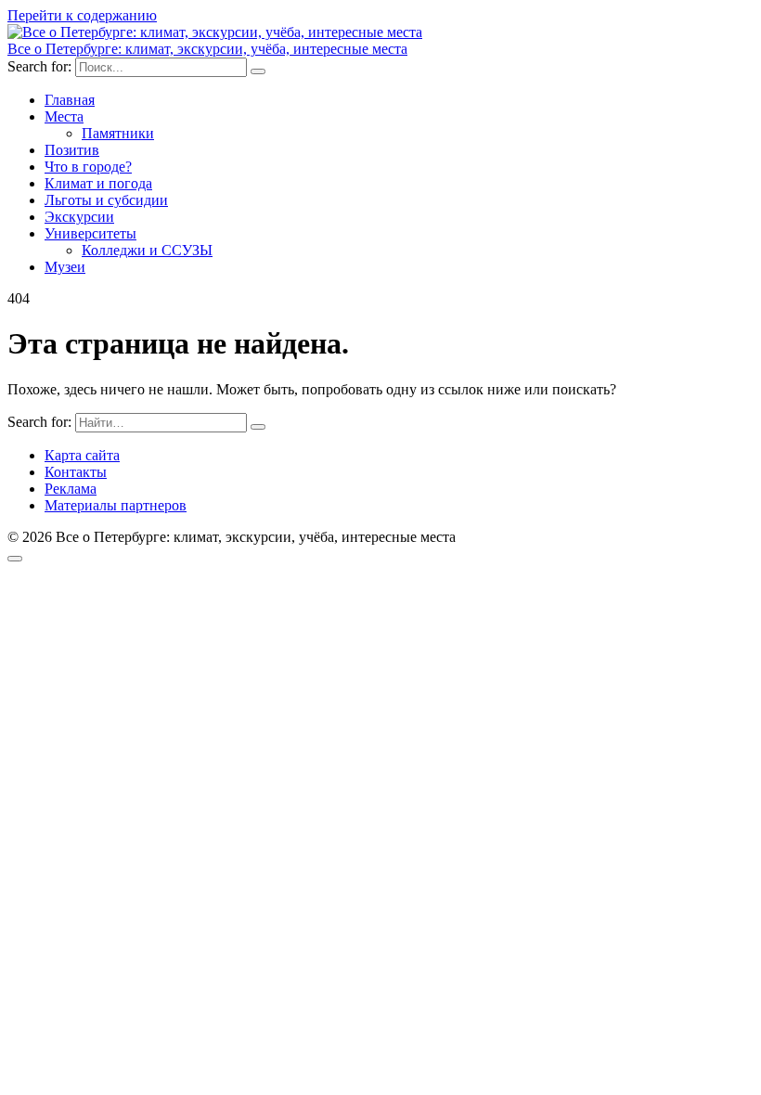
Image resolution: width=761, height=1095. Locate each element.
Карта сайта (82, 455)
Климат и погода (98, 183)
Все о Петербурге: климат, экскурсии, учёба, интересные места (207, 49)
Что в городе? (88, 166)
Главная (70, 100)
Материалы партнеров (116, 505)
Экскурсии (79, 217)
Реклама (71, 488)
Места (64, 116)
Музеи (65, 267)
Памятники (118, 133)
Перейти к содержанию (82, 15)
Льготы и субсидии (106, 200)
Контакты (76, 472)
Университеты (90, 233)
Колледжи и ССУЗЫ (147, 250)
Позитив (72, 150)
